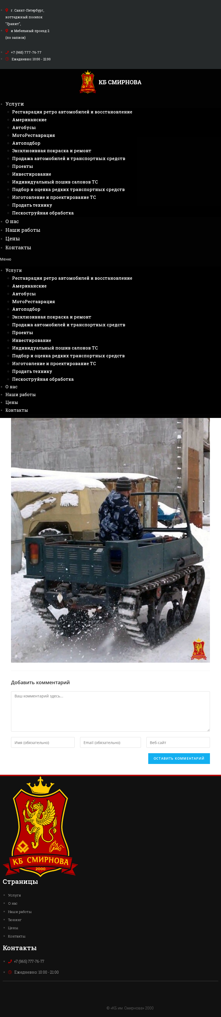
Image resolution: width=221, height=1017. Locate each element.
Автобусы (24, 127)
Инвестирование (31, 174)
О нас (12, 221)
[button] (110, 259)
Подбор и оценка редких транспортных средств (68, 189)
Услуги (14, 104)
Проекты (22, 166)
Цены (12, 238)
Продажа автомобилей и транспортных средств (68, 158)
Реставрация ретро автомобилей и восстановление (72, 112)
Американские (29, 119)
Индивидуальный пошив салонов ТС (55, 182)
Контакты (18, 247)
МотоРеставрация (33, 135)
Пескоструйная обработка (43, 213)
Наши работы (22, 230)
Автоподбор (26, 143)
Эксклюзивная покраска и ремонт (51, 150)
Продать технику (32, 205)
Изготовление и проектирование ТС (54, 197)
